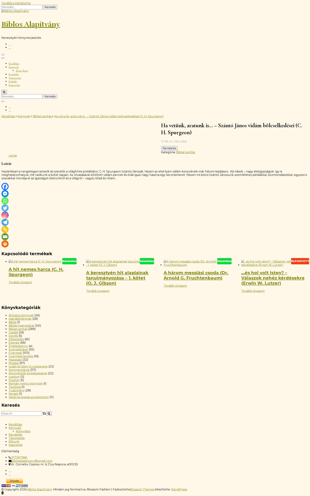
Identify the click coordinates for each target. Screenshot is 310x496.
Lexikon (14, 376)
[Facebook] (5, 186)
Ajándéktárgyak (20, 318)
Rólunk (13, 81)
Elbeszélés (16, 339)
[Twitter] (5, 208)
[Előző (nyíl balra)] (6, 248)
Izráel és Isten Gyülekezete (28, 366)
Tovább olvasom (20, 282)
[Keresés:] (22, 96)
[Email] (5, 236)
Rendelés (14, 74)
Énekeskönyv (18, 346)
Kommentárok (19, 370)
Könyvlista (22, 70)
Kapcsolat (14, 85)
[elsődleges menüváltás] (2, 54)
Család (13, 332)
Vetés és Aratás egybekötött (29, 397)
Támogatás (15, 78)
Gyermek (15, 353)
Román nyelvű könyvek (26, 383)
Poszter (14, 380)
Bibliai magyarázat (21, 325)
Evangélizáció (18, 349)
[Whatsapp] (5, 200)
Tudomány (17, 390)
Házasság (15, 359)
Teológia (15, 387)
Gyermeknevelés (21, 356)
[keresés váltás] (4, 92)
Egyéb (13, 336)
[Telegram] (5, 222)
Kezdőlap (14, 63)
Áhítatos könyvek (21, 315)
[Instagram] (5, 215)
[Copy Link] (5, 229)
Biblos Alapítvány (30, 24)
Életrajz (14, 342)
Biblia (12, 322)
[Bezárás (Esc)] (306, 4)
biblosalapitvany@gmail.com (31, 461)
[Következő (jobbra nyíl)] (303, 248)
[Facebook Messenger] (5, 193)
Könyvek (14, 67)
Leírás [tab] (13, 155)
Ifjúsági (14, 363)
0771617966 (19, 457)
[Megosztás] (298, 4)
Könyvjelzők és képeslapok (28, 373)
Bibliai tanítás (185, 152)
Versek (13, 394)
